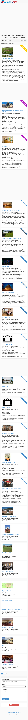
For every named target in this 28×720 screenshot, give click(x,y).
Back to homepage (11, 712)
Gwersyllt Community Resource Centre (12, 609)
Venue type (4, 689)
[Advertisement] (14, 19)
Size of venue (5, 694)
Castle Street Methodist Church (10, 534)
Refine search (23, 40)
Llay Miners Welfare (7, 571)
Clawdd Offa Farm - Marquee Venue (11, 238)
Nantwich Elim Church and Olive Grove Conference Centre (12, 145)
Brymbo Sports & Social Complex (11, 210)
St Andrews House (7, 344)
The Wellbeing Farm (7, 58)
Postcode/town (5, 679)
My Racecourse (6, 317)
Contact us (18, 712)
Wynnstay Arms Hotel (8, 433)
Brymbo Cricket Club (7, 627)
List (3, 40)
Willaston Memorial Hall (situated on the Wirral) (12, 110)
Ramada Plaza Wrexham (8, 292)
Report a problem (14, 704)
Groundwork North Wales (8, 646)
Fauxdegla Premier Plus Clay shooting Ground (12, 488)
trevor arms (5, 386)
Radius (3, 684)
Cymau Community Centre (9, 516)
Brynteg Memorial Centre (8, 591)
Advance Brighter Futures (8, 462)
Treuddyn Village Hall (7, 664)
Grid (6, 40)
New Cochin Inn (6, 407)
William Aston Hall (7, 266)
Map (10, 40)
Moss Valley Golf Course (8, 553)
